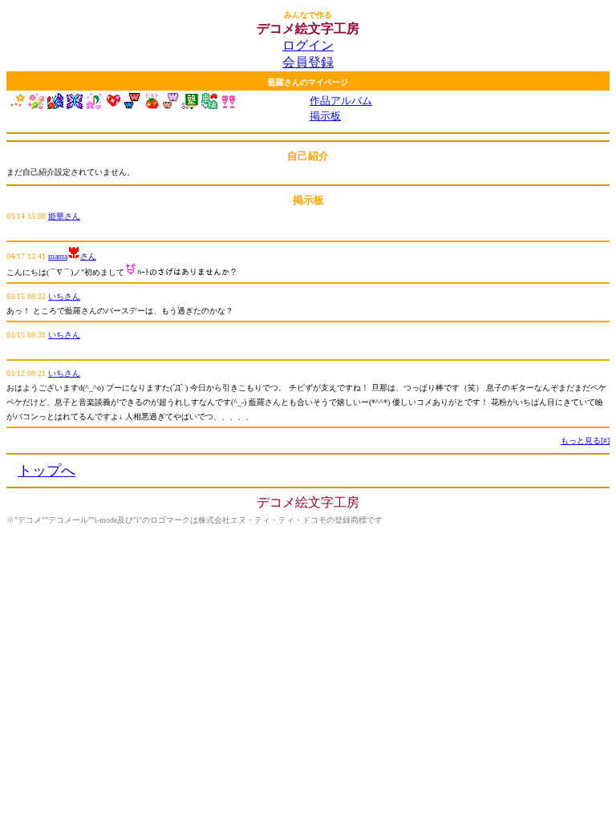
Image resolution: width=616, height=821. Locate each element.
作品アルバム (341, 101)
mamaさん (72, 256)
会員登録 (308, 62)
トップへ (46, 471)
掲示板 (325, 116)
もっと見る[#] (585, 440)
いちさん (64, 296)
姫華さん (64, 216)
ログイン (308, 45)
